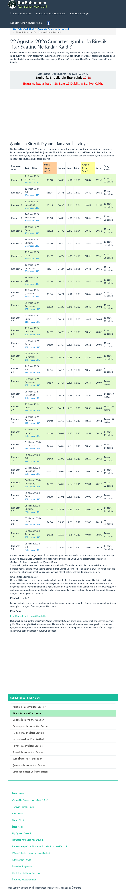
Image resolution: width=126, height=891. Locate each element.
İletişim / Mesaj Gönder (24, 879)
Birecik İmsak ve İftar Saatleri (27, 713)
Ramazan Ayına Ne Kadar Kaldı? (26, 22)
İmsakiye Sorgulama (22, 866)
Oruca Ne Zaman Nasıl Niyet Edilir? (30, 800)
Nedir (18, 813)
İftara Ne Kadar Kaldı (21, 13)
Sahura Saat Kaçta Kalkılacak (50, 13)
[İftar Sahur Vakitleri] (28, 4)
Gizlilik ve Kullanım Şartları (26, 873)
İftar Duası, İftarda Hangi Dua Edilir (28, 616)
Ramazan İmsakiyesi (80, 13)
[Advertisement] (63, 113)
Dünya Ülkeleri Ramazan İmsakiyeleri (31, 853)
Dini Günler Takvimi (22, 859)
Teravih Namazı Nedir (23, 806)
